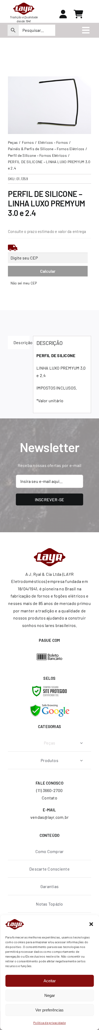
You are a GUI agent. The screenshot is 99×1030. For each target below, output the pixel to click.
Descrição (21, 342)
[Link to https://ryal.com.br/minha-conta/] (63, 14)
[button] (91, 924)
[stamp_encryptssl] (49, 687)
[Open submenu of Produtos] (81, 760)
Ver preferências (49, 1010)
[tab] (19, 342)
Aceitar (50, 981)
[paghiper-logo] (49, 655)
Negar (49, 995)
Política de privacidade (49, 1022)
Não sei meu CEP (24, 283)
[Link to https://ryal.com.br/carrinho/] (78, 14)
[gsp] (49, 703)
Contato (49, 797)
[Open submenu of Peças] (81, 742)
